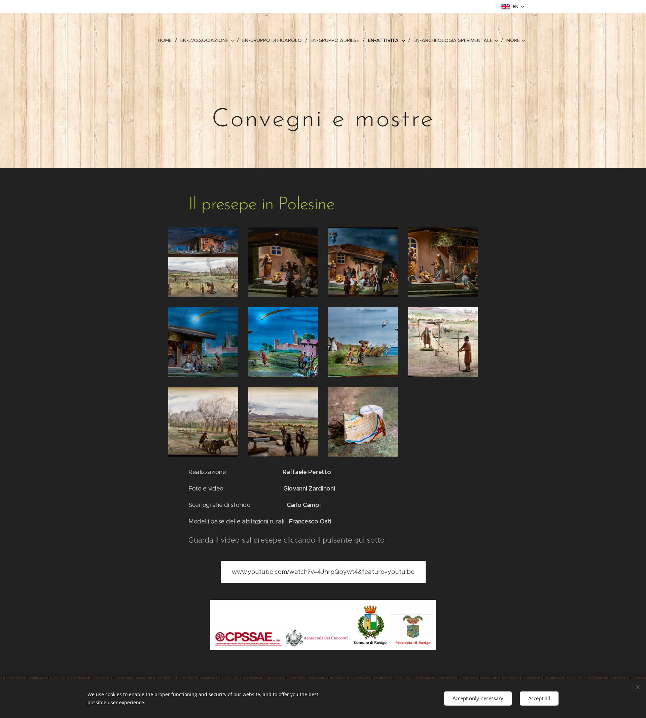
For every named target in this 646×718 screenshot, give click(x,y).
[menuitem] (166, 40)
